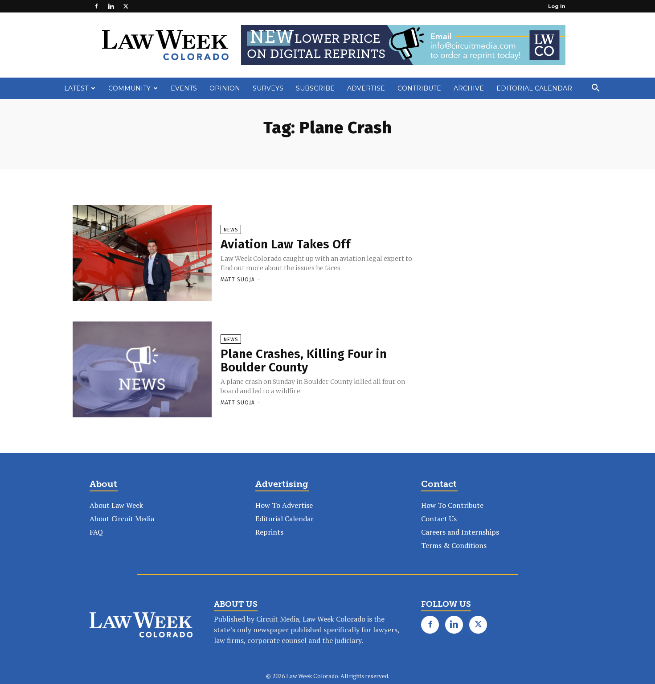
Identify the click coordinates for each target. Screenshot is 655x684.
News (231, 230)
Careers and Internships (460, 532)
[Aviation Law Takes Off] (142, 253)
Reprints (269, 532)
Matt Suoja (238, 279)
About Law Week (116, 505)
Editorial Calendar (534, 88)
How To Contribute (452, 505)
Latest (76, 88)
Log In (556, 6)
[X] (125, 6)
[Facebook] (96, 6)
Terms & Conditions (454, 545)
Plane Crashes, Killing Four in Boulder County (304, 360)
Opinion (224, 88)
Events (184, 88)
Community (129, 88)
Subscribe (315, 88)
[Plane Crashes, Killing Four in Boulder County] (142, 370)
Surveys (268, 88)
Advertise (366, 88)
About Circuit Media (122, 518)
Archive (469, 88)
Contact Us (439, 518)
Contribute (419, 88)
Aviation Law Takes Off (286, 244)
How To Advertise (284, 505)
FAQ (96, 532)
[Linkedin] (111, 6)
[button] (595, 89)
